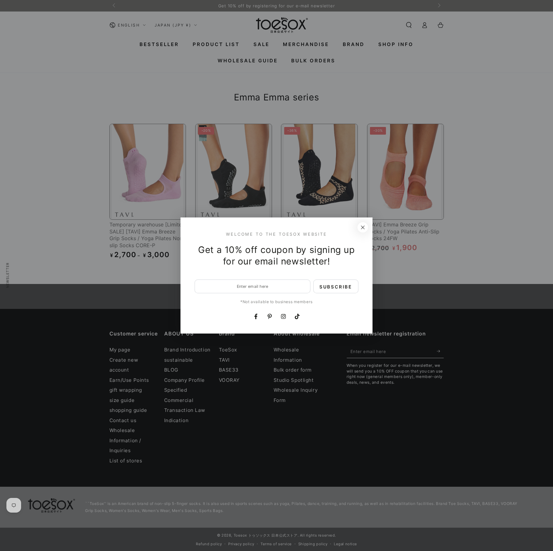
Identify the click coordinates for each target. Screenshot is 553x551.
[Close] (363, 227)
